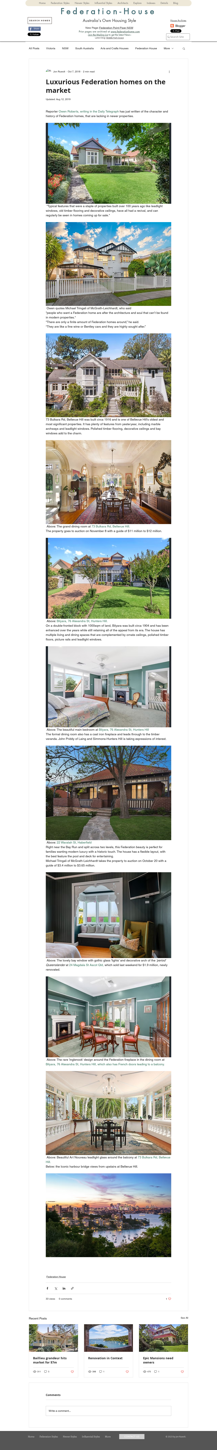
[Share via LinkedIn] (64, 1288)
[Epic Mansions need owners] (163, 1338)
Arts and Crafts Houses (115, 48)
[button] (60, 3)
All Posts (34, 48)
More (167, 48)
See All (184, 1317)
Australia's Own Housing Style (109, 20)
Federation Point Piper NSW (116, 27)
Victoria (50, 48)
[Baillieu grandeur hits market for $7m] (53, 1338)
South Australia (84, 48)
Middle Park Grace (115, 37)
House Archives (178, 20)
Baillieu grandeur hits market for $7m (50, 1360)
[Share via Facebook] (47, 1288)
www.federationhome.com (125, 31)
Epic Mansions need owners (158, 1360)
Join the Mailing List (98, 34)
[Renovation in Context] (108, 1338)
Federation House (146, 48)
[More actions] (169, 72)
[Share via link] (72, 1288)
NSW (65, 48)
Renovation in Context (105, 1358)
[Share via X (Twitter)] (55, 1288)
